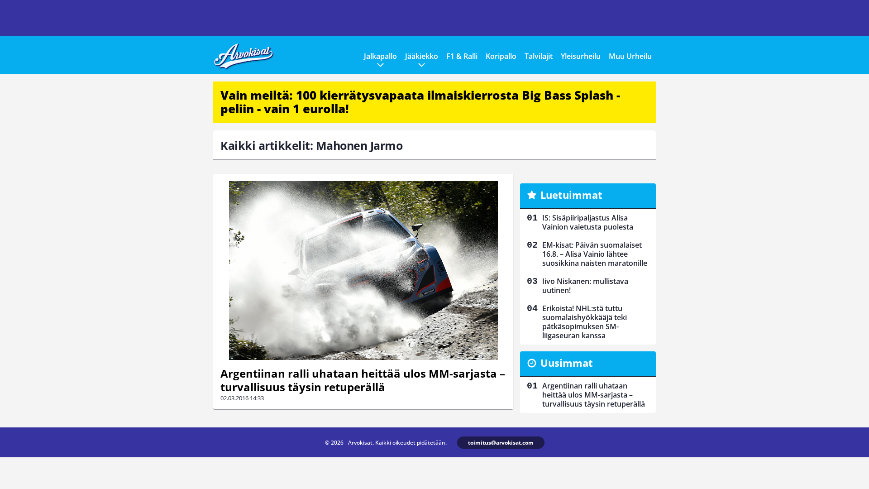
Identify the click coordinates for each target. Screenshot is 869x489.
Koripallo (501, 56)
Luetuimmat (571, 194)
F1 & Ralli (461, 56)
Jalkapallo (380, 56)
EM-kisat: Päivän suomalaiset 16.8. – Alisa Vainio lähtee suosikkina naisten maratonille (594, 254)
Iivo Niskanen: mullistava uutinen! (585, 285)
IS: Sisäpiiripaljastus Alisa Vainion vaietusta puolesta (587, 222)
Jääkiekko (421, 56)
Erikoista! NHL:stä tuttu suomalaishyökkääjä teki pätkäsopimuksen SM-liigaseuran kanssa (584, 321)
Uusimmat (566, 362)
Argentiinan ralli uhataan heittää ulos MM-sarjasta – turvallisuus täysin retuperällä (362, 380)
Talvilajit (539, 56)
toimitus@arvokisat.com (501, 442)
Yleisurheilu (581, 56)
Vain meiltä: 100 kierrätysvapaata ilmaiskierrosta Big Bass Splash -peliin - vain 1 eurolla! (420, 102)
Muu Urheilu (630, 56)
